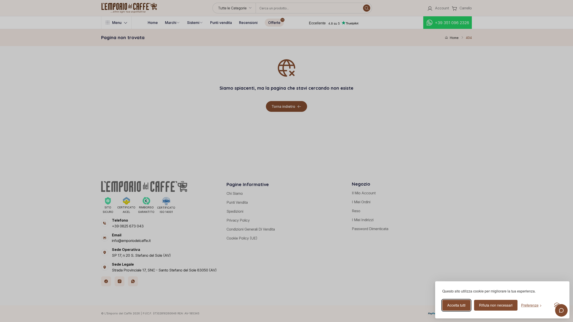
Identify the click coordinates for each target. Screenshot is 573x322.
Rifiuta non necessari (496, 305)
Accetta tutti (456, 305)
